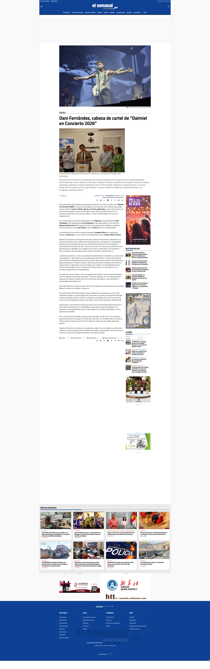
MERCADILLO (63, 620)
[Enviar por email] (96, 200)
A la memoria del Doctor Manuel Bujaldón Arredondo (139, 361)
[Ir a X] (165, 1)
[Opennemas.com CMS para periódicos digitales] (105, 654)
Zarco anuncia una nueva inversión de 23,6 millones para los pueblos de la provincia (121, 533)
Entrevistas (110, 617)
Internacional (64, 626)
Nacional (62, 629)
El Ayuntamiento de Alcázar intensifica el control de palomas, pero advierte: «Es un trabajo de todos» (140, 369)
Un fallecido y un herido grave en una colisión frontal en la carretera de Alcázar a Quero (139, 344)
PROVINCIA (62, 338)
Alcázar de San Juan (89, 617)
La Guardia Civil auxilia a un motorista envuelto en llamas (152, 563)
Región (85, 629)
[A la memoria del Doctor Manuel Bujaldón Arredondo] (128, 359)
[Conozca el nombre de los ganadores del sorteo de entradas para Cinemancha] (128, 262)
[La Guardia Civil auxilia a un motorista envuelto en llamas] (154, 550)
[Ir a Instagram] (167, 1)
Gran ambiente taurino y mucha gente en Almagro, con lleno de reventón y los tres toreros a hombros (87, 534)
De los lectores (44, 1)
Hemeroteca (54, 1)
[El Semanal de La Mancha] (105, 6)
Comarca (85, 623)
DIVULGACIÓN (63, 623)
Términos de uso (134, 629)
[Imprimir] (100, 200)
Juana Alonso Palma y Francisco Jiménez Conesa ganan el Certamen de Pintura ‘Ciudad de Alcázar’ (140, 255)
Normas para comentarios (137, 626)
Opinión (131, 617)
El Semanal (62, 195)
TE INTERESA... (63, 617)
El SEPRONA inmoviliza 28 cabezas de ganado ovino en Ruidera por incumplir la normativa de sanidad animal (55, 564)
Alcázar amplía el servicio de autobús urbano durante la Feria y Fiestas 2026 (140, 269)
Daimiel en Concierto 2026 (110, 338)
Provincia (62, 112)
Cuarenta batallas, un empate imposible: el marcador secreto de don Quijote (139, 277)
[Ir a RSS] (169, 1)
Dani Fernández (92, 338)
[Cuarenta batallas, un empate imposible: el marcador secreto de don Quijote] (128, 276)
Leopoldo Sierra (77, 338)
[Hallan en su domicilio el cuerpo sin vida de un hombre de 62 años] (128, 351)
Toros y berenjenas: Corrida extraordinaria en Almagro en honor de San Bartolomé (153, 533)
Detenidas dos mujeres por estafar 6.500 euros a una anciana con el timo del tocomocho (120, 564)
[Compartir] (104, 200)
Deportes (62, 634)
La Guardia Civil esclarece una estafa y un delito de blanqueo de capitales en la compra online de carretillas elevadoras (56, 534)
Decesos (108, 620)
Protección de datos (118, 642)
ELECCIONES (63, 632)
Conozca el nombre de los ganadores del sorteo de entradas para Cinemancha (140, 262)
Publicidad (132, 623)
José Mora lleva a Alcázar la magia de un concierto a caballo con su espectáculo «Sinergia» (140, 285)
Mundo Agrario (64, 637)
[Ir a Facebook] (105, 606)
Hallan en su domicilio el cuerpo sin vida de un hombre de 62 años (139, 353)
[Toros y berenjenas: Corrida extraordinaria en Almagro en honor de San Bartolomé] (154, 520)
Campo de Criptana (89, 620)
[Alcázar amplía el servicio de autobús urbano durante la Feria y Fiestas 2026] (128, 269)
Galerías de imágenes (113, 623)
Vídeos (108, 626)
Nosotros (132, 620)
